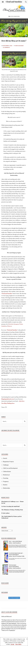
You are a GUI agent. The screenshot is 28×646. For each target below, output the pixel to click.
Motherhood (6, 475)
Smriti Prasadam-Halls (18, 556)
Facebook (11, 324)
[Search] (24, 2)
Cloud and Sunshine (14, 1)
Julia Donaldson (17, 543)
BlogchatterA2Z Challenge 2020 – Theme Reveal (12, 502)
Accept (12, 644)
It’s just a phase (5, 513)
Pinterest (9, 326)
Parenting (5, 478)
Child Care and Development (10, 468)
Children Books (7, 471)
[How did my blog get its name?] (14, 36)
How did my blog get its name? (13, 41)
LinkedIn (3, 326)
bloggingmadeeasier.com (7, 399)
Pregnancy (6, 481)
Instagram (16, 324)
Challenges (6, 465)
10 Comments (6, 47)
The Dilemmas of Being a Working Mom (12, 509)
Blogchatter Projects (8, 461)
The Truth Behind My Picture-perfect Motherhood (11, 517)
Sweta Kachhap (19, 45)
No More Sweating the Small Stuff (10, 506)
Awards (5, 458)
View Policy (18, 644)
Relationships (6, 488)
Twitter (21, 324)
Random (5, 484)
